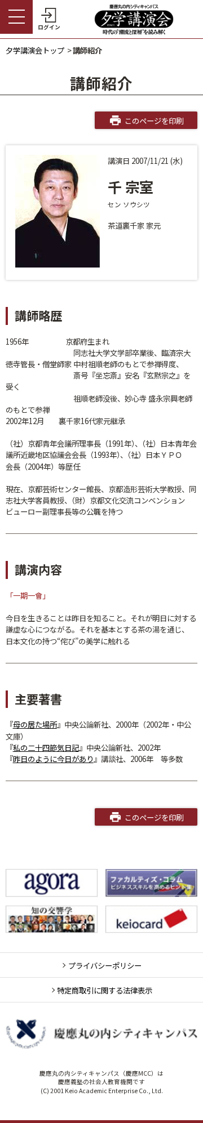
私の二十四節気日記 (46, 747)
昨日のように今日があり (53, 758)
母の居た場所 (35, 724)
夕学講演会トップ (35, 50)
